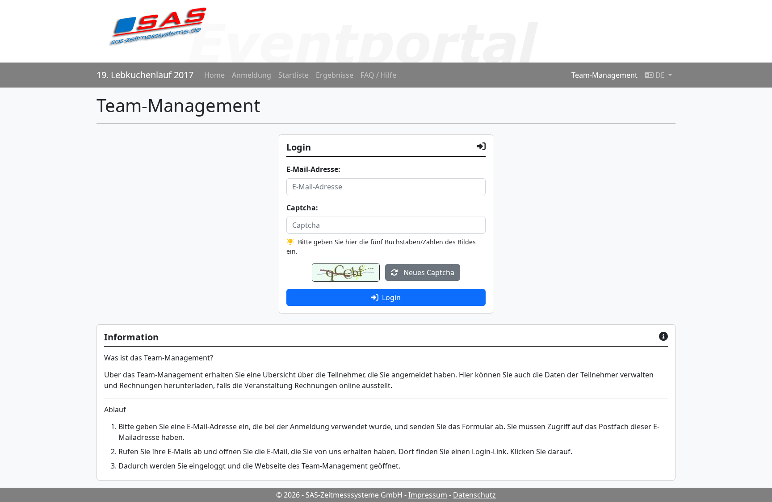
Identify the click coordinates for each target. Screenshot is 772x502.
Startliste (293, 75)
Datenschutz (474, 495)
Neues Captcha (428, 272)
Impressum (427, 495)
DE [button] (660, 75)
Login (391, 297)
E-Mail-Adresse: (313, 169)
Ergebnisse (334, 75)
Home (214, 75)
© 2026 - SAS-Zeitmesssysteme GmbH (339, 495)
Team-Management (604, 75)
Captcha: (302, 208)
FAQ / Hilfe (378, 75)
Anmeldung (251, 75)
